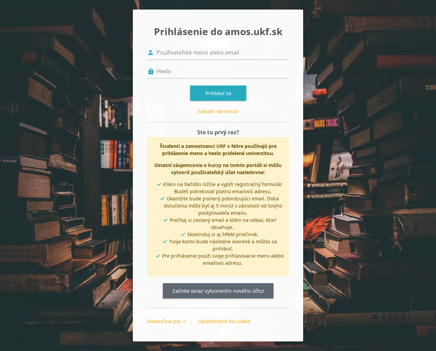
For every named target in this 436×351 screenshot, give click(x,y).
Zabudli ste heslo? (218, 111)
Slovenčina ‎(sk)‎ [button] (164, 321)
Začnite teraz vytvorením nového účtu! (218, 290)
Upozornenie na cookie (224, 321)
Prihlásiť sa (218, 93)
